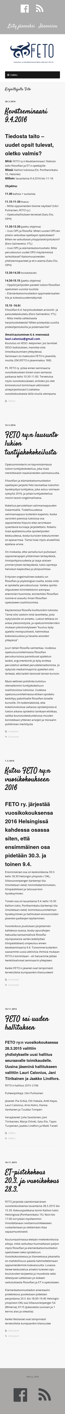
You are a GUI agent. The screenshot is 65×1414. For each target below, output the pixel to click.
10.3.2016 (10, 425)
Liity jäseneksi (21, 26)
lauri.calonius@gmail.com (22, 339)
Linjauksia (13, 731)
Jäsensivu (48, 26)
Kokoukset (13, 1330)
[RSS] (45, 1394)
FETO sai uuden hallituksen (27, 1023)
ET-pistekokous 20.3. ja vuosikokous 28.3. (32, 1181)
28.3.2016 (10, 101)
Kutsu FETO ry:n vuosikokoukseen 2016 (27, 779)
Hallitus (12, 1132)
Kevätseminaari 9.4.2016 (26, 116)
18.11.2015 (11, 1009)
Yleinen (11, 400)
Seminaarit (13, 736)
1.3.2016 (9, 760)
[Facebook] (20, 1394)
